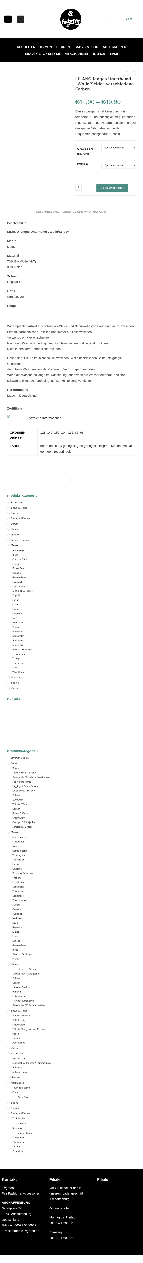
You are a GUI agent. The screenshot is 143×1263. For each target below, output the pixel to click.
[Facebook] (8, 19)
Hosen (15, 1033)
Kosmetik (17, 1128)
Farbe (82, 163)
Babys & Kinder (19, 507)
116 (70, 432)
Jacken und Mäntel (22, 781)
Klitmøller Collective (22, 591)
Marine (116, 446)
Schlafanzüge (19, 1020)
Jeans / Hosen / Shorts (24, 772)
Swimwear (17, 799)
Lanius (15, 600)
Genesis (16, 573)
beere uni (46, 446)
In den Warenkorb (112, 188)
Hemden (16, 991)
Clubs (15, 1092)
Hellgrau (103, 446)
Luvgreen (17, 613)
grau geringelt (86, 446)
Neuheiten (26, 47)
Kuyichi (16, 595)
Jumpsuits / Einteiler (22, 827)
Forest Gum (18, 568)
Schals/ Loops (19, 1072)
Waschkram (18, 672)
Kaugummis (18, 1137)
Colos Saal (23, 1097)
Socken (15, 682)
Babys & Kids (86, 47)
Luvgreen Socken (20, 540)
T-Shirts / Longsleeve (23, 1000)
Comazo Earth (19, 559)
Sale (114, 53)
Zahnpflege (18, 1151)
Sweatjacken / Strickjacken (26, 973)
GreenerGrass (19, 577)
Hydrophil (17, 582)
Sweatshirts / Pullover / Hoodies (28, 1005)
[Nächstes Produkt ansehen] (133, 73)
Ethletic (16, 564)
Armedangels (19, 550)
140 (49, 432)
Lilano (15, 604)
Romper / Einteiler (21, 1015)
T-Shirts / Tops (19, 804)
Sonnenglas (18, 636)
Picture (16, 627)
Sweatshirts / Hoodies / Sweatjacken (31, 777)
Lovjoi (15, 609)
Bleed (15, 555)
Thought (16, 658)
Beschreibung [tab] (47, 211)
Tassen (16, 1146)
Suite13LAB (18, 645)
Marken (14, 545)
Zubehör (22, 1123)
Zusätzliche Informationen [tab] (85, 211)
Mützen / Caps (19, 1058)
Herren (63, 47)
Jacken (16, 1038)
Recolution (17, 631)
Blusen (15, 768)
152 (56, 432)
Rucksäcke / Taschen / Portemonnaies (32, 1063)
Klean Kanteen (19, 586)
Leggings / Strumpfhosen (25, 786)
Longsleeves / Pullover (23, 790)
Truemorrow (18, 663)
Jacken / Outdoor (21, 987)
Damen (46, 47)
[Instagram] (20, 19)
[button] (119, 1188)
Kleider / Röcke (20, 813)
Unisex (14, 688)
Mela (14, 618)
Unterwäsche (18, 817)
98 (82, 432)
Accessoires (114, 47)
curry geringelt (65, 446)
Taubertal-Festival (21, 1087)
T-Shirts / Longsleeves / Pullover (28, 1029)
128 (43, 432)
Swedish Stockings (22, 649)
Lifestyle (15, 534)
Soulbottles (18, 640)
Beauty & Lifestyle (42, 53)
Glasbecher (18, 1142)
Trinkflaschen (19, 1118)
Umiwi (15, 667)
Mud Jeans (18, 622)
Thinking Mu (18, 654)
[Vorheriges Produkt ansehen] (127, 73)
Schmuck (17, 1067)
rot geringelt (62, 451)
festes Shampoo (26, 1133)
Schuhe (16, 795)
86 (76, 432)
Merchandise (76, 53)
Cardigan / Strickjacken (24, 822)
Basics (99, 53)
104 (63, 432)
